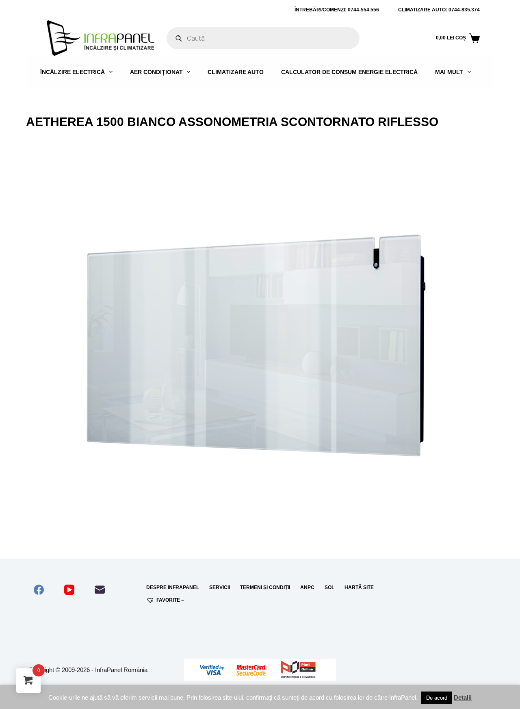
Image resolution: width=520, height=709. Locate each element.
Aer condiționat (156, 72)
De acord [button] (436, 698)
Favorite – (170, 600)
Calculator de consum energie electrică (349, 72)
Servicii (219, 587)
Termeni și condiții (265, 587)
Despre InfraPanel (172, 587)
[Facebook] (39, 590)
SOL (329, 587)
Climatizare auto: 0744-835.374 (439, 10)
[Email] (100, 590)
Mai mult (449, 72)
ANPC (307, 587)
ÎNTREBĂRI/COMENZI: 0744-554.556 (337, 10)
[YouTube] (69, 590)
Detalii (463, 697)
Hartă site (359, 587)
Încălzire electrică (72, 72)
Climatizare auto (236, 72)
